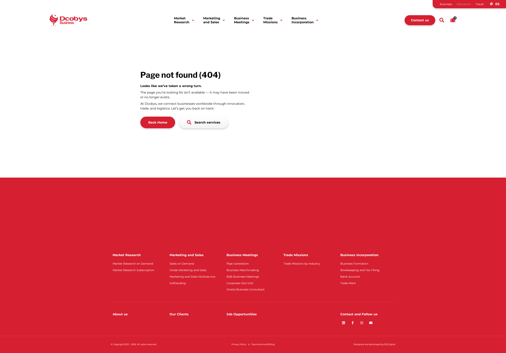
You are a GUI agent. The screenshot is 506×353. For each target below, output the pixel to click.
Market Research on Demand (133, 263)
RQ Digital (389, 344)
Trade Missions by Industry (301, 263)
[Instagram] (362, 323)
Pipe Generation (238, 263)
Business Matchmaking (243, 270)
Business (446, 4)
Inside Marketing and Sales (188, 270)
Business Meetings (241, 20)
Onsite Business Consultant (246, 289)
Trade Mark (348, 283)
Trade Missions (270, 20)
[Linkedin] (343, 323)
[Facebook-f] (352, 323)
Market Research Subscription (133, 270)
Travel (480, 4)
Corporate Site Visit (240, 283)
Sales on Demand (182, 263)
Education (464, 4)
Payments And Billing (263, 344)
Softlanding (178, 283)
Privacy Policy (238, 344)
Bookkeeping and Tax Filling (360, 270)
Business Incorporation (303, 20)
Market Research (181, 20)
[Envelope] (371, 323)
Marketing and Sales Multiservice (192, 276)
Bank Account (350, 276)
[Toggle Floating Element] (491, 342)
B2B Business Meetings (243, 276)
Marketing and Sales (211, 20)
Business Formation (354, 263)
